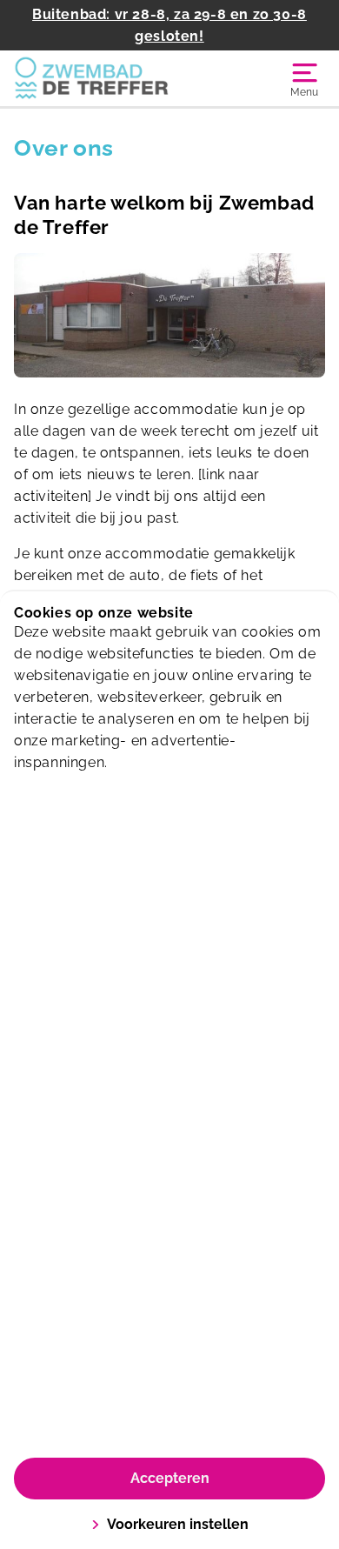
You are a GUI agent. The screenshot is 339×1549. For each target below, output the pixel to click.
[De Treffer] (92, 78)
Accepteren (169, 1478)
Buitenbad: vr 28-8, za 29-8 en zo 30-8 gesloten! (169, 25)
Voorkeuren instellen (178, 1524)
